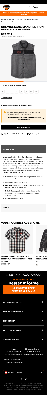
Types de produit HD (7, 19)
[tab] (12, 81)
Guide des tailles (6, 97)
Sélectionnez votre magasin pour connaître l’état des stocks (24, 118)
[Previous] (1, 13)
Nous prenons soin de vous (33, 354)
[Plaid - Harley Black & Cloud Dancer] (37, 265)
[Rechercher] (30, 7)
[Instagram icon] (25, 379)
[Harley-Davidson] (23, 275)
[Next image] (42, 60)
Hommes (19, 19)
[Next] (46, 13)
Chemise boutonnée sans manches (12, 22)
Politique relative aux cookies (13, 362)
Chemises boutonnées (31, 19)
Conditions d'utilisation (13, 352)
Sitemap (13, 349)
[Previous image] (4, 60)
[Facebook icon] (21, 379)
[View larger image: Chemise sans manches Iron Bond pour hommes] (23, 60)
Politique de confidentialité (13, 359)
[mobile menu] (41, 7)
